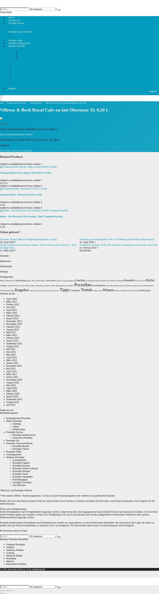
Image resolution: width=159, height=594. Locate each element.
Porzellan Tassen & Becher (20, 32)
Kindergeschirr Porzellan (18, 418)
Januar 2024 (12, 318)
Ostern (22, 54)
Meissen (10, 561)
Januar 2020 (12, 396)
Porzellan (82, 284)
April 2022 (11, 357)
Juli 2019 (10, 405)
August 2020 (12, 382)
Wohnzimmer (145, 290)
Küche (150, 280)
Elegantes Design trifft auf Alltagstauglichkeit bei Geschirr (28, 239)
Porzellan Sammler (146, 286)
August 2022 (12, 346)
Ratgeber (153, 91)
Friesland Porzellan (15, 544)
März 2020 (11, 391)
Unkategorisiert (13, 454)
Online (47, 286)
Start (1, 103)
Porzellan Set (12, 440)
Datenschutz (6, 266)
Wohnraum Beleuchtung (123, 290)
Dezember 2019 (14, 399)
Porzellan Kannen (21, 65)
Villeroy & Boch (8, 142)
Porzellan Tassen (20, 34)
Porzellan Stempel (21, 74)
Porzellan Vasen (20, 474)
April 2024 (11, 310)
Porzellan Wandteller (22, 71)
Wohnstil (135, 290)
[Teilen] (7, 590)
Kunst (143, 281)
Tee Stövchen (19, 60)
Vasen (15, 79)
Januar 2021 (12, 377)
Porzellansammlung (7, 290)
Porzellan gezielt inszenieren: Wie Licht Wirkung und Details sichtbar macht (117, 239)
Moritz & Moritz (14, 555)
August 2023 (12, 329)
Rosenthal (11, 558)
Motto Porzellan (20, 48)
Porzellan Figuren (21, 63)
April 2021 (11, 371)
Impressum (5, 261)
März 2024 (11, 312)
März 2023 (11, 335)
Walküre (10, 547)
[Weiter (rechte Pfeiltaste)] (4, 593)
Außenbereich (10, 281)
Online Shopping (56, 286)
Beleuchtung (21, 280)
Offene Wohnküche (37, 286)
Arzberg (10, 553)
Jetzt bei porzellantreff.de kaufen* (16, 134)
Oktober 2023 (13, 326)
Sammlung (48, 290)
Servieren (55, 290)
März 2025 (11, 301)
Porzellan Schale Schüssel (25, 68)
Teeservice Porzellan (22, 437)
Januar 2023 (12, 340)
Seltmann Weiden (14, 550)
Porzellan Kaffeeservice (24, 25)
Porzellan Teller (14, 451)
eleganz (59, 281)
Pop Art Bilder (68, 286)
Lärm (22, 286)
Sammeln (33, 290)
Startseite (4, 255)
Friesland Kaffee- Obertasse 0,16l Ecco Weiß (21, 195)
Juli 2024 (10, 307)
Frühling (23, 51)
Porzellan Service (16, 23)
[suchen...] (59, 9)
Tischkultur (75, 290)
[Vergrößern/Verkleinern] (1, 590)
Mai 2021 (11, 368)
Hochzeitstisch (101, 281)
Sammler (40, 290)
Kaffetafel (119, 281)
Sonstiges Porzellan (22, 85)
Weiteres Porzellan (17, 46)
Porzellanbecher (99, 285)
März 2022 (11, 360)
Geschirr (80, 280)
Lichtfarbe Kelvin (13, 286)
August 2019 (12, 402)
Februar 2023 (12, 338)
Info (108, 281)
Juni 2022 (11, 352)
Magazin (12, 88)
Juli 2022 (10, 349)
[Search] (1, 100)
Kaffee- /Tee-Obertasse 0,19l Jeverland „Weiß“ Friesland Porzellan (31, 216)
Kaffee (113, 281)
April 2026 (11, 299)
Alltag (2, 281)
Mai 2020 (11, 385)
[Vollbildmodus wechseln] (4, 590)
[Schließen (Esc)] (10, 590)
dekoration (51, 280)
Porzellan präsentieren (131, 286)
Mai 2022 (11, 354)
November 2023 (14, 324)
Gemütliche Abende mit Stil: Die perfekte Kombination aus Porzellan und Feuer (119, 245)
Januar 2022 (12, 363)
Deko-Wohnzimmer (39, 281)
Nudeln (27, 286)
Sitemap (4, 271)
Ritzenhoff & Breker (16, 564)
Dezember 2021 (14, 365)
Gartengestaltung (68, 281)
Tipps (64, 289)
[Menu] (1, 96)
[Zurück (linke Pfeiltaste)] (1, 593)
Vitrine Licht (97, 290)
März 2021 (11, 374)
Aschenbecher (19, 82)
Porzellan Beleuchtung (115, 286)
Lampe (3, 285)
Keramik (129, 280)
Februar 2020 (12, 393)
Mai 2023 (11, 332)
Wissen (108, 290)
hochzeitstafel (90, 281)
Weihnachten (25, 57)
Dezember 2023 (14, 321)
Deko (29, 281)
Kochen (137, 281)
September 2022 (14, 343)
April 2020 (11, 388)
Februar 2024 (12, 315)
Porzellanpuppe (20, 77)
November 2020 (14, 379)
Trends (87, 289)
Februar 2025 (12, 304)
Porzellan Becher (20, 446)
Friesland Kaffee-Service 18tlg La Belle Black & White (25, 173)
